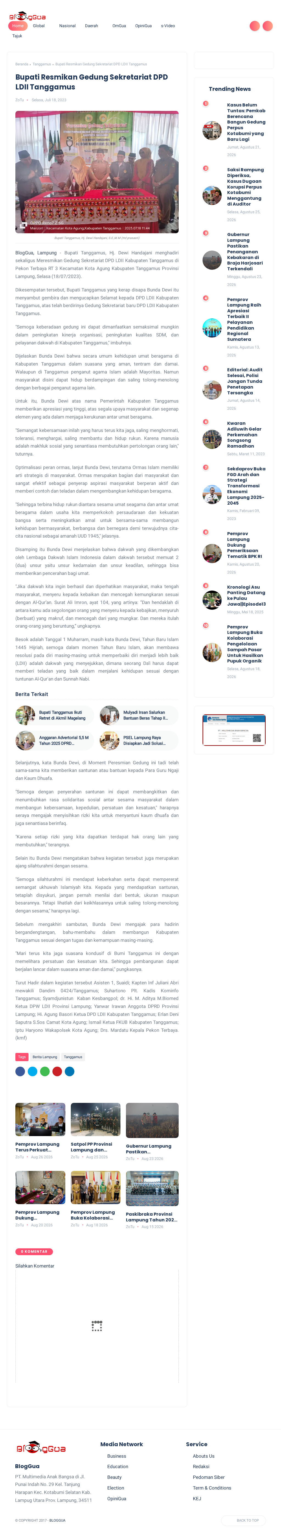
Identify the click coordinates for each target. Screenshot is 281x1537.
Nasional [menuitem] (67, 25)
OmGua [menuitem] (119, 25)
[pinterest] (221, 26)
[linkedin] (69, 1071)
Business (116, 1456)
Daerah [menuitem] (91, 25)
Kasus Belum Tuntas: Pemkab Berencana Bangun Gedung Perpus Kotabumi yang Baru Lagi (246, 122)
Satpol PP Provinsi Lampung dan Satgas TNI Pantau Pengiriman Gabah (93, 1147)
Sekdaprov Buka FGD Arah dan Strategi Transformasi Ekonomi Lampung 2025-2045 (246, 486)
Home (18, 25)
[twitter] (203, 26)
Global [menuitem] (39, 25)
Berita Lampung (45, 1057)
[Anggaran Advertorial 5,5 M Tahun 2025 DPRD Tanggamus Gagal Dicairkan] (25, 741)
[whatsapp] (212, 26)
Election (115, 1488)
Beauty (114, 1477)
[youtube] (238, 26)
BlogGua (57, 1520)
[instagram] (229, 26)
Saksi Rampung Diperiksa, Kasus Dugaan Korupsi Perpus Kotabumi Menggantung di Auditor (245, 187)
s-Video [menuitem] (168, 25)
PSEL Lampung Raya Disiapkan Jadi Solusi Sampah (143, 740)
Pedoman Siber (209, 1477)
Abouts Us (204, 1456)
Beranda (21, 64)
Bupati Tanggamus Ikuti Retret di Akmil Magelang (62, 715)
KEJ (197, 1498)
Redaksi (201, 1466)
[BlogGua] (27, 15)
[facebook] (194, 26)
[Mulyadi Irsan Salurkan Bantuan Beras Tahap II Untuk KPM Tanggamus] (109, 715)
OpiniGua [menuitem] (143, 25)
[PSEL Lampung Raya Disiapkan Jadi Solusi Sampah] (109, 741)
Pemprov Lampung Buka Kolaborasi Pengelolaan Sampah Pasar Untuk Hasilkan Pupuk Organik (95, 1215)
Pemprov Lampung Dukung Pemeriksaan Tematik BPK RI (37, 1215)
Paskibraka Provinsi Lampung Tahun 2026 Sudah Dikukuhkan (151, 1217)
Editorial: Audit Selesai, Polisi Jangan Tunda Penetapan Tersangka (245, 381)
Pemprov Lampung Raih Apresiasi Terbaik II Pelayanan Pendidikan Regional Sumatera (244, 319)
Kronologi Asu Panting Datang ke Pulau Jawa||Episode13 (246, 596)
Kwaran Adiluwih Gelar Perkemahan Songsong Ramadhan (244, 435)
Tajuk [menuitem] (17, 35)
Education (117, 1466)
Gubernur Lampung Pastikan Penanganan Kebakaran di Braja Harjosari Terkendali (150, 1149)
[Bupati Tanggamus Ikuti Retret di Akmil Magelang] (25, 715)
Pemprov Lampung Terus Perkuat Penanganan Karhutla (37, 1147)
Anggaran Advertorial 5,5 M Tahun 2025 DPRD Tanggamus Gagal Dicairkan (64, 740)
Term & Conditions (212, 1488)
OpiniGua (116, 1498)
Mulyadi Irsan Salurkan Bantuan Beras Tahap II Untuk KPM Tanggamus (144, 715)
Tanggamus (42, 64)
